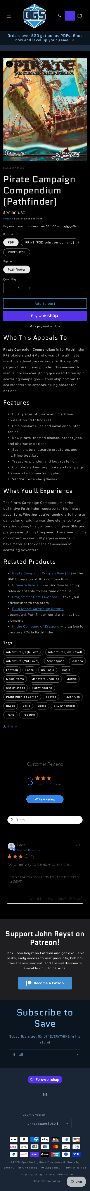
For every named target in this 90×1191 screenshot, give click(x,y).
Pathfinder (17, 269)
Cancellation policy (47, 1180)
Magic (66, 670)
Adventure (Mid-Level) (23, 661)
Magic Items (15, 679)
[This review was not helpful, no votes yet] (78, 898)
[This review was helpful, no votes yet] (70, 898)
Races (10, 706)
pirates (51, 697)
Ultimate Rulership (28, 585)
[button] (9, 16)
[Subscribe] (76, 1055)
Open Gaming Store (34, 1162)
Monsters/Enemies (45, 679)
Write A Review (45, 799)
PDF (11, 242)
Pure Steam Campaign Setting (38, 609)
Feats (29, 670)
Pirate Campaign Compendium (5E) (42, 573)
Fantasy (12, 670)
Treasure (28, 714)
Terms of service (75, 1167)
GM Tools (47, 670)
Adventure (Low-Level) (65, 652)
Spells (42, 706)
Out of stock (15, 688)
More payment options (45, 326)
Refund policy (27, 1167)
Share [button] (12, 726)
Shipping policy (31, 1174)
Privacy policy (50, 1167)
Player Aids (72, 697)
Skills (26, 706)
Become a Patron (49, 983)
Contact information (59, 1174)
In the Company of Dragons (35, 626)
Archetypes (55, 661)
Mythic (71, 679)
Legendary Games (13, 168)
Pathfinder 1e (42, 688)
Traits (10, 714)
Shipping (8, 218)
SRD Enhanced (64, 706)
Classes (77, 661)
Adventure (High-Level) (23, 652)
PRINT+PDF (16, 252)
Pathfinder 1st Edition (22, 697)
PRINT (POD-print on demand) (49, 242)
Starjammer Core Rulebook (35, 597)
